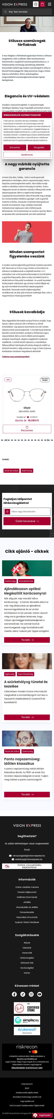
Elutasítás (15, 147)
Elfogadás (39, 147)
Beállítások (27, 154)
